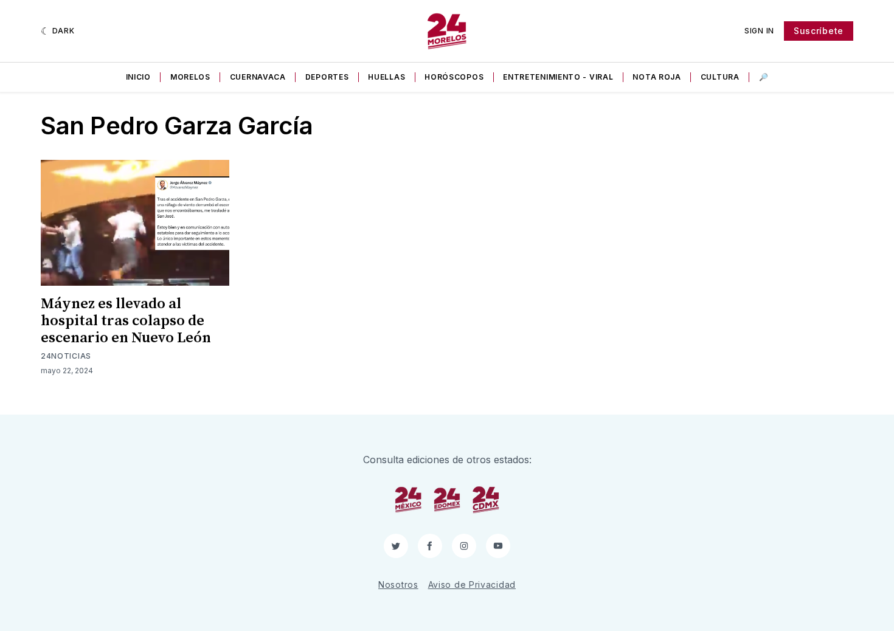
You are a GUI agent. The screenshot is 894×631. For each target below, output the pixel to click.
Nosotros (398, 584)
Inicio (138, 76)
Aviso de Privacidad (472, 584)
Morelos (190, 76)
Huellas (386, 76)
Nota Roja (656, 76)
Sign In (759, 30)
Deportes (327, 76)
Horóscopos (453, 76)
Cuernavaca (258, 76)
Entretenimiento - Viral (558, 76)
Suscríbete (819, 31)
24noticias (66, 355)
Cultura (720, 76)
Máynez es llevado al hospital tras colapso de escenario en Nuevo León (126, 321)
